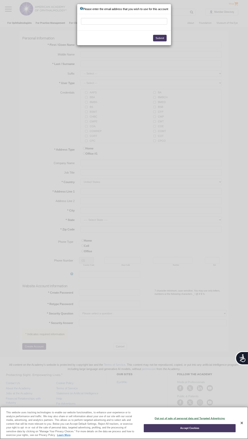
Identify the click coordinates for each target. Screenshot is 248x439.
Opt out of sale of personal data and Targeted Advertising (190, 418)
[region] (124, 423)
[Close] (242, 423)
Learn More (64, 435)
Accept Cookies (189, 428)
